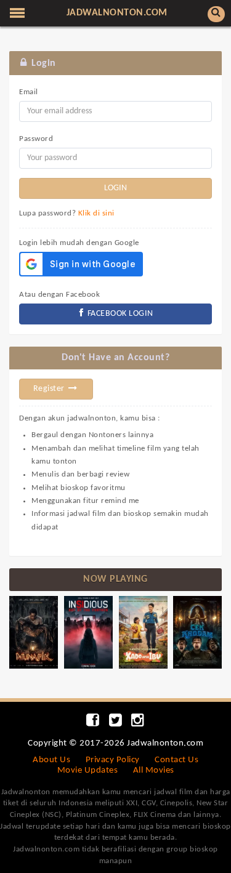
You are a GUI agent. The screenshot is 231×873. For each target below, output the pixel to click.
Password (36, 139)
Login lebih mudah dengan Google (79, 243)
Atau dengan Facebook (59, 295)
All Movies (153, 770)
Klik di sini (96, 213)
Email (28, 92)
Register (50, 388)
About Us (51, 760)
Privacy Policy (113, 760)
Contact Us (176, 760)
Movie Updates (87, 770)
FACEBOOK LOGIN (119, 313)
